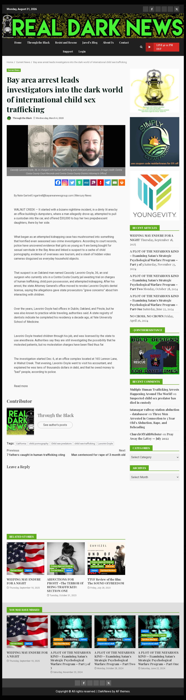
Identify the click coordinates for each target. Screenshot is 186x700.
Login (82, 51)
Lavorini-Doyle (105, 443)
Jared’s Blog (90, 42)
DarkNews (104, 691)
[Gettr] (100, 182)
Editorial (110, 566)
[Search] (141, 47)
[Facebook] (58, 182)
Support (68, 51)
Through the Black (38, 42)
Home (18, 42)
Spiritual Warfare (107, 570)
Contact (124, 42)
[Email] (115, 182)
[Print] (122, 182)
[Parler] (93, 182)
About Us (108, 42)
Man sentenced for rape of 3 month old (98, 453)
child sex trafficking (84, 443)
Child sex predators (61, 443)
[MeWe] (86, 182)
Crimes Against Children (61, 566)
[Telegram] (107, 182)
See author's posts (55, 425)
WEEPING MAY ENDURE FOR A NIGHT (25, 558)
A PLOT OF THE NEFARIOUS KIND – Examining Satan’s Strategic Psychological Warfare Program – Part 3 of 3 (71, 631)
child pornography (38, 443)
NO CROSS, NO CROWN (147, 316)
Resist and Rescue (66, 42)
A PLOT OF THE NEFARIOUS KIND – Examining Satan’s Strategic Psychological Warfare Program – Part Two (115, 631)
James (28, 570)
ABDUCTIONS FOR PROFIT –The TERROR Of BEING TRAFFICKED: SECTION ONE (66, 558)
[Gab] (79, 182)
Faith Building (71, 639)
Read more (21, 386)
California (21, 443)
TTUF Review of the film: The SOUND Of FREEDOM (106, 558)
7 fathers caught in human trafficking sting (36, 453)
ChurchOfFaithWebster (146, 434)
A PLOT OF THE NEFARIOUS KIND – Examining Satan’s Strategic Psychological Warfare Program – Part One (158, 658)
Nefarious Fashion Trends (153, 635)
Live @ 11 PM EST (164, 47)
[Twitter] (72, 182)
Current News (14, 70)
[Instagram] (65, 182)
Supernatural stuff (106, 644)
